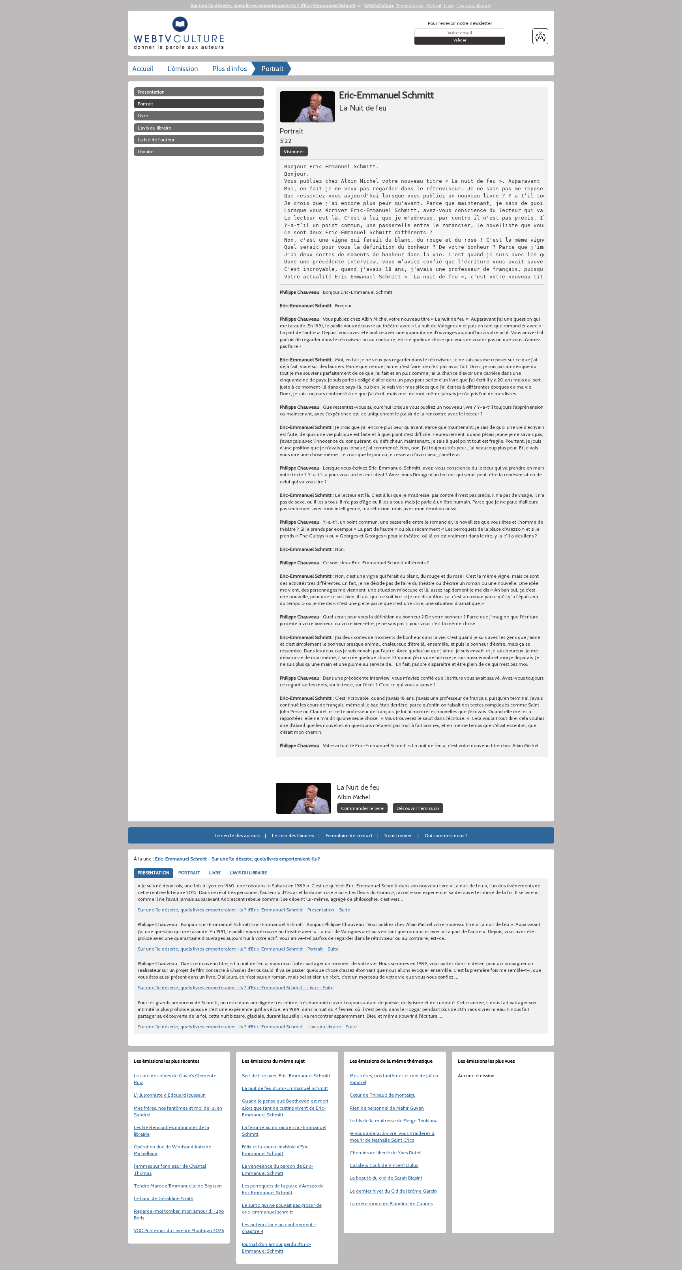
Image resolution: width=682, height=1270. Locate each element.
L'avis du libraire (473, 5)
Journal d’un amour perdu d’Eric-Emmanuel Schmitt (276, 1247)
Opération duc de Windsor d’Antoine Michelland (172, 1150)
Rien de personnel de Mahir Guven (387, 1108)
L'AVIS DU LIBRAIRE (248, 872)
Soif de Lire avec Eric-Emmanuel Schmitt (286, 1075)
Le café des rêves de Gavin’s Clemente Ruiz (175, 1079)
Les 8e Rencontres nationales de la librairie (171, 1130)
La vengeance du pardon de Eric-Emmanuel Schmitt (277, 1169)
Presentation (410, 5)
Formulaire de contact (349, 835)
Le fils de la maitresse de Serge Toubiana (394, 1120)
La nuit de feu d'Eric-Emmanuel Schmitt (285, 1088)
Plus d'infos (230, 69)
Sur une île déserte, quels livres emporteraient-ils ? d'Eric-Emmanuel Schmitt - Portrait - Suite (238, 949)
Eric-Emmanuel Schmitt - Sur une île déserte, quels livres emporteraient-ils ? (237, 859)
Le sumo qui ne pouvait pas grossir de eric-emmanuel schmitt (282, 1208)
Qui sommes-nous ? (446, 835)
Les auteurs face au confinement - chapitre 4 (279, 1227)
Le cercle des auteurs (237, 835)
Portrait (434, 5)
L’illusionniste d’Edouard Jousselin (170, 1095)
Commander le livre (362, 808)
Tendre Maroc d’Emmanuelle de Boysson (178, 1186)
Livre (449, 5)
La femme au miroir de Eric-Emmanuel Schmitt (284, 1130)
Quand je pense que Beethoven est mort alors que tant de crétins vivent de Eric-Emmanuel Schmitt (285, 1107)
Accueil (142, 69)
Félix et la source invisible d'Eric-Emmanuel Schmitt (276, 1150)
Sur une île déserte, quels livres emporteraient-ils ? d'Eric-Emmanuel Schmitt (273, 5)
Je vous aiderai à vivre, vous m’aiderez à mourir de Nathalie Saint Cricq (392, 1136)
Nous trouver (398, 835)
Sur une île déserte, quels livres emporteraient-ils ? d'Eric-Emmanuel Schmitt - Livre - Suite (236, 987)
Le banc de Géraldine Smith (163, 1198)
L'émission (183, 69)
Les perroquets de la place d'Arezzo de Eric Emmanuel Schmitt (283, 1189)
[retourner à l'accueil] (181, 33)
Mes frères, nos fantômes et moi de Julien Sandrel (178, 1111)
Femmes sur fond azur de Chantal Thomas (170, 1169)
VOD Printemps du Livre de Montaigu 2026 (179, 1230)
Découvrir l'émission (418, 808)
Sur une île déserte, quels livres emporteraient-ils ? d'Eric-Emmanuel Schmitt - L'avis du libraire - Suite (247, 1027)
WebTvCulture (379, 5)
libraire (146, 151)
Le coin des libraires (293, 835)
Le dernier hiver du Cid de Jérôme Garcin (393, 1191)
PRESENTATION (153, 872)
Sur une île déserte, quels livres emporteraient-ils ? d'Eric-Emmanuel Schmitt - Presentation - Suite (244, 910)
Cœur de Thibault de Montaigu (383, 1095)
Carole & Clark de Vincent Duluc (384, 1165)
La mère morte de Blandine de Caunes (391, 1203)
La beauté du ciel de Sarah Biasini (386, 1178)
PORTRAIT (189, 872)
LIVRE (215, 872)
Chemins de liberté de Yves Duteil (386, 1152)
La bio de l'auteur (156, 140)
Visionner (294, 151)
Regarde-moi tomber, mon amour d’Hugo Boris (179, 1214)
